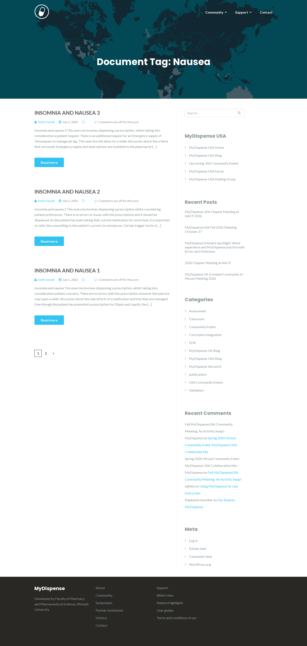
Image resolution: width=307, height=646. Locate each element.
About (100, 588)
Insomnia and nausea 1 (67, 270)
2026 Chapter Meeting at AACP (208, 263)
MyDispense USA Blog (205, 155)
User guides (165, 610)
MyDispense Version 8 (205, 366)
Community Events (202, 327)
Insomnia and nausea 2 (67, 191)
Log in (193, 541)
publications (198, 374)
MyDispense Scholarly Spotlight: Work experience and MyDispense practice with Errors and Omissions (215, 247)
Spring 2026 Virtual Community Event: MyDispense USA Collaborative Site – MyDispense (212, 465)
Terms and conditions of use (176, 618)
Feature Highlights (170, 603)
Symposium (104, 603)
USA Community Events (206, 382)
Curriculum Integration (205, 335)
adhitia (190, 486)
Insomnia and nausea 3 (67, 113)
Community (214, 12)
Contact (266, 12)
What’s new (165, 595)
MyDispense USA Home (206, 147)
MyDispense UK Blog (204, 351)
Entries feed (197, 548)
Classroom (196, 319)
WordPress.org (200, 564)
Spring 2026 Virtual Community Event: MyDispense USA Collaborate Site (211, 445)
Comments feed (200, 556)
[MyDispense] (41, 11)
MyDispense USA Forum (206, 171)
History (101, 618)
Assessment (197, 311)
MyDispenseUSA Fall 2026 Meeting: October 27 (211, 229)
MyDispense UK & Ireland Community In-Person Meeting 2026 (214, 276)
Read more (49, 162)
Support (241, 12)
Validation (196, 390)
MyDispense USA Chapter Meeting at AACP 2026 (212, 214)
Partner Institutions (109, 610)
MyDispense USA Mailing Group (212, 179)
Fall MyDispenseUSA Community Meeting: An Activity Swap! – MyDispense (209, 431)
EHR (192, 343)
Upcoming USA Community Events (214, 163)
